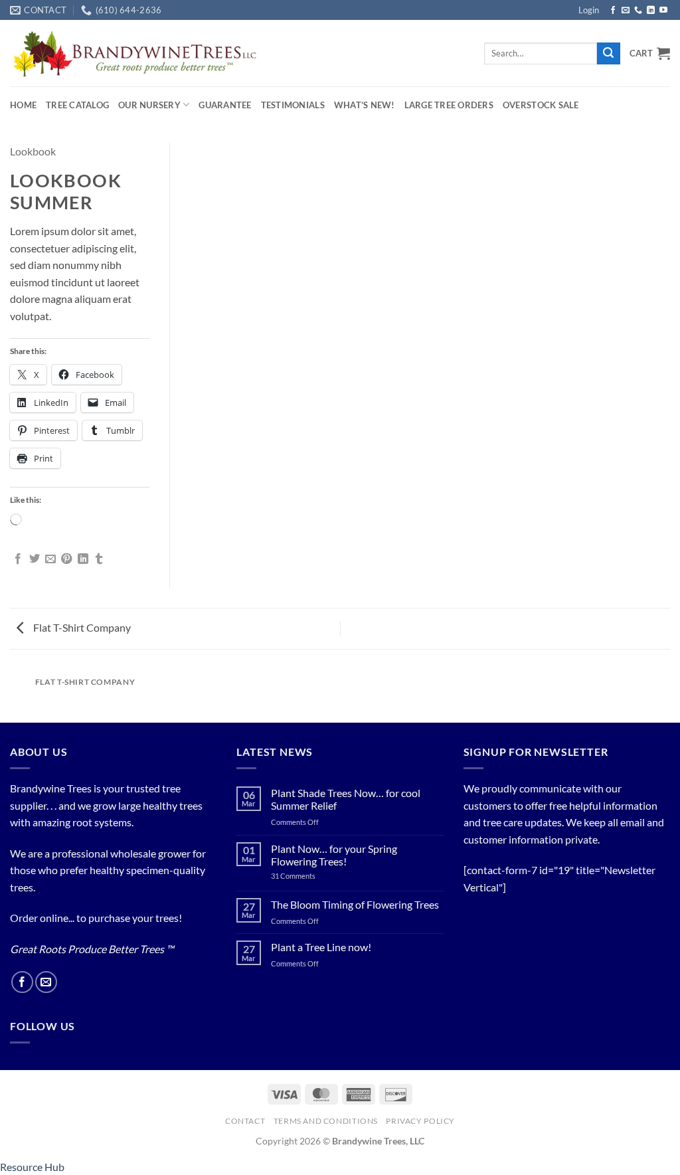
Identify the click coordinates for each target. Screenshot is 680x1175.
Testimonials (293, 105)
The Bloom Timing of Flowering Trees (355, 904)
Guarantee (225, 105)
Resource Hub (32, 1166)
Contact (245, 1121)
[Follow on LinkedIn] (651, 10)
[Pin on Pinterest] (66, 559)
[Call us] (638, 10)
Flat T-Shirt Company (81, 627)
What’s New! (364, 105)
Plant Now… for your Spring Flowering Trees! (334, 854)
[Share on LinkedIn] (83, 559)
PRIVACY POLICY (420, 1121)
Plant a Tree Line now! (321, 947)
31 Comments (309, 875)
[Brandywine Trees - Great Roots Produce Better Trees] (134, 53)
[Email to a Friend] (50, 559)
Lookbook (33, 151)
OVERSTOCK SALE (541, 105)
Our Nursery (149, 105)
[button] (588, 10)
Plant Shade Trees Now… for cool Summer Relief (345, 799)
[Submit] (608, 54)
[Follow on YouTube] (663, 10)
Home (23, 105)
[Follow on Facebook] (613, 10)
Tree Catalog (77, 105)
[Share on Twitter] (34, 559)
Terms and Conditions (326, 1121)
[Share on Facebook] (18, 559)
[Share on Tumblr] (99, 559)
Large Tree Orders (448, 105)
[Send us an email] (626, 10)
